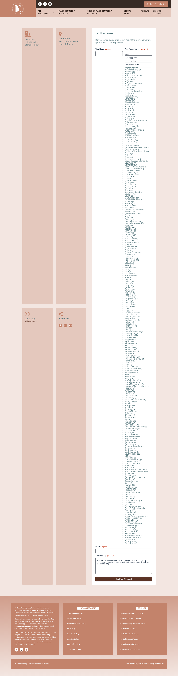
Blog (152, 664)
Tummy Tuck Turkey (74, 618)
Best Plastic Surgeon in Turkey (137, 664)
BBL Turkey (71, 629)
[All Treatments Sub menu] (53, 12)
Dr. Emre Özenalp (157, 12)
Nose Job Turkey (73, 634)
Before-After (128, 12)
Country (128, 54)
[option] (138, 68)
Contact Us (159, 664)
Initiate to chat (31, 321)
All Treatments (44, 12)
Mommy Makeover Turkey (76, 623)
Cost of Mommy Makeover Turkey (132, 623)
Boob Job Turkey (73, 639)
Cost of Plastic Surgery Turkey (131, 613)
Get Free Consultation (156, 4)
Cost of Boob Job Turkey (129, 634)
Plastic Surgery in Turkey (66, 12)
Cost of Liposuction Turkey (130, 649)
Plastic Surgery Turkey (75, 613)
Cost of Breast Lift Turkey (129, 644)
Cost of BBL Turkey (127, 629)
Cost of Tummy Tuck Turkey (130, 618)
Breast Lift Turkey (73, 644)
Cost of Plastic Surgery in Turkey (99, 12)
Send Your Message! (124, 579)
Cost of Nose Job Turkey (129, 639)
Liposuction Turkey (74, 649)
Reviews (145, 11)
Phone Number (130, 61)
